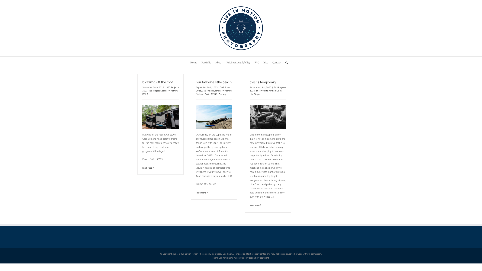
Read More (147, 167)
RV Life (145, 94)
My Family (172, 90)
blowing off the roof (157, 82)
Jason (164, 90)
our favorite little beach (214, 82)
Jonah (218, 90)
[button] (286, 62)
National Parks (203, 94)
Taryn (257, 94)
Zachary (222, 94)
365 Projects (155, 90)
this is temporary (263, 82)
